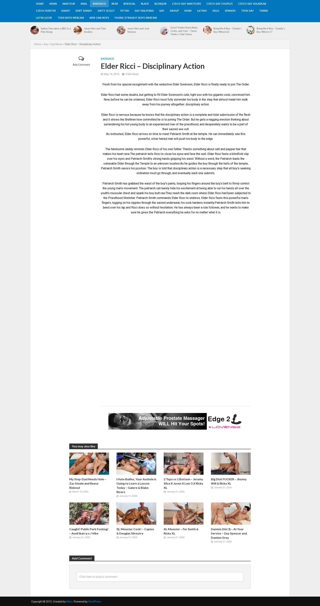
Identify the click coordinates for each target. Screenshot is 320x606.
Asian (53, 3)
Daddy (65, 10)
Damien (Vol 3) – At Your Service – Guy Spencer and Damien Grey (229, 533)
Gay (161, 10)
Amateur (68, 3)
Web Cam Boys (99, 17)
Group (174, 10)
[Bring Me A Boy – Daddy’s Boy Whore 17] (250, 30)
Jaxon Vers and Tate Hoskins (95, 30)
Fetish (124, 10)
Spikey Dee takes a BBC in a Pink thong (56, 30)
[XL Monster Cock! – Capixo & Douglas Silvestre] (136, 513)
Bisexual (129, 3)
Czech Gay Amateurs (186, 3)
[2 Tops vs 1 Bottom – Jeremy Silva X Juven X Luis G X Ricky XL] (184, 463)
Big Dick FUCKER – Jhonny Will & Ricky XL (229, 481)
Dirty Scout (106, 10)
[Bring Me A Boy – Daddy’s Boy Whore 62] (207, 30)
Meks (69, 601)
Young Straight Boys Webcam (135, 17)
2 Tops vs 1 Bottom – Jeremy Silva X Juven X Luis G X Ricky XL (183, 483)
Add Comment (81, 64)
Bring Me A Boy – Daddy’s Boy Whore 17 (271, 30)
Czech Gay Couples (219, 3)
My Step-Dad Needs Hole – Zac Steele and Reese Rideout (87, 483)
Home (40, 3)
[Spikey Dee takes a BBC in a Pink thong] (34, 30)
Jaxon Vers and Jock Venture (138, 30)
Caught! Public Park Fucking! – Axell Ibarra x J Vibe (89, 531)
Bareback (99, 3)
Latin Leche (44, 17)
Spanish (230, 10)
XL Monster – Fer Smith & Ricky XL (181, 531)
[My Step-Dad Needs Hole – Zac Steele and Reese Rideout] (89, 463)
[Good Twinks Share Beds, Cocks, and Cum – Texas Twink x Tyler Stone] (164, 31)
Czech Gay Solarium (252, 3)
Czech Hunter (46, 10)
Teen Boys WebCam (71, 17)
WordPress (94, 601)
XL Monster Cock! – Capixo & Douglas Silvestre (135, 531)
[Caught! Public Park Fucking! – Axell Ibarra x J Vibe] (89, 513)
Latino (202, 10)
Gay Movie (56, 44)
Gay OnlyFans (144, 10)
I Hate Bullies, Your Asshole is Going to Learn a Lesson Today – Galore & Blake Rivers (136, 485)
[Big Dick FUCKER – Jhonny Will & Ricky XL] (231, 463)
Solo (215, 10)
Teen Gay (247, 10)
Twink (263, 10)
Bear (114, 3)
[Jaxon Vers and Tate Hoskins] (78, 30)
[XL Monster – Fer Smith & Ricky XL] (184, 513)
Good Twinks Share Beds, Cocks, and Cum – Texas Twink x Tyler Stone (184, 31)
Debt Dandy (84, 10)
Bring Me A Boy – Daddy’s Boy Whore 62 (228, 30)
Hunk (188, 10)
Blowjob (160, 3)
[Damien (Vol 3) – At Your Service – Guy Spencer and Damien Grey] (231, 513)
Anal (84, 3)
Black (145, 3)
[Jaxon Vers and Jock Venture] (121, 30)
